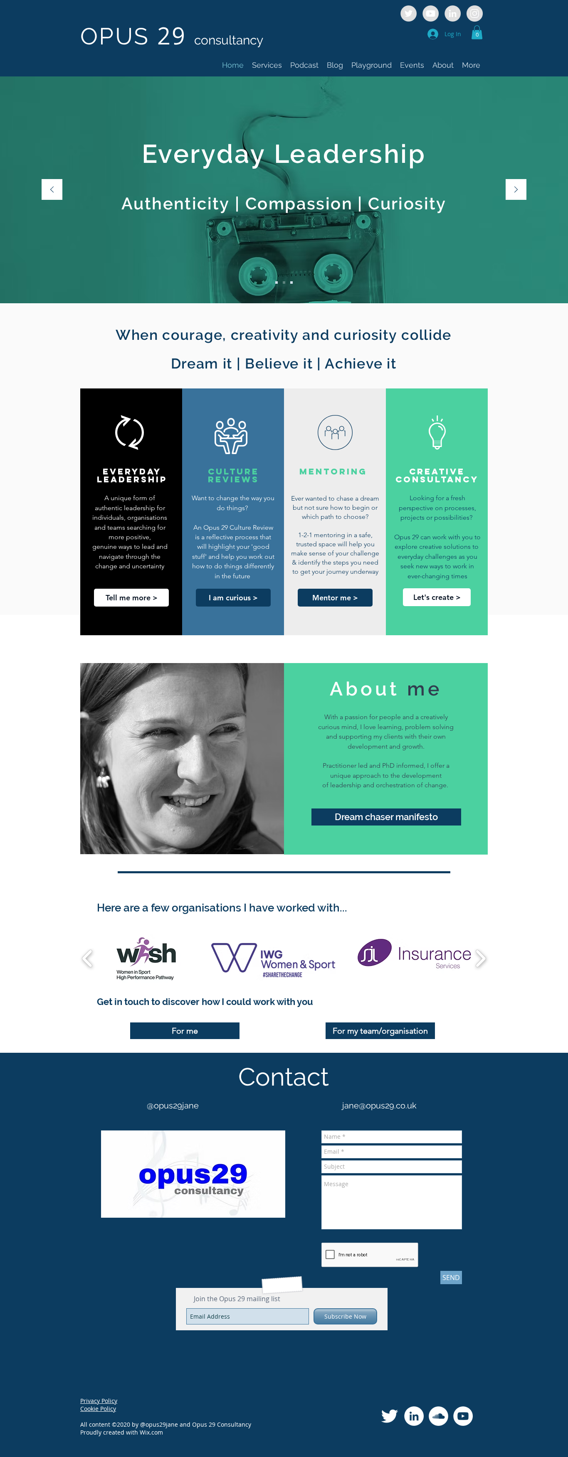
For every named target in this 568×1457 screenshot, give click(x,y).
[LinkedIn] (414, 1416)
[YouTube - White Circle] (463, 1416)
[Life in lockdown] (291, 282)
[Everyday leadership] (284, 282)
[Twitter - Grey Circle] (408, 13)
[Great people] (276, 282)
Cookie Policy (98, 1409)
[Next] (516, 190)
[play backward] (87, 958)
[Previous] (52, 190)
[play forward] (480, 958)
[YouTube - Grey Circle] (430, 13)
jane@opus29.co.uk (379, 1106)
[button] (477, 32)
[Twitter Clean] (389, 1416)
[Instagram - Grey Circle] (475, 13)
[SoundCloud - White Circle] (438, 1416)
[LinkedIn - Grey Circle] (453, 13)
